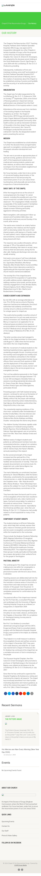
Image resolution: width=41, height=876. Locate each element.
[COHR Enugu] (14, 5)
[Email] (31, 693)
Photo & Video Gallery (9, 835)
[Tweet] (9, 693)
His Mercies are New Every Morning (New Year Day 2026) (20, 750)
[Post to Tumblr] (16, 693)
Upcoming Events (8, 821)
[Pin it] (20, 693)
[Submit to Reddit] (24, 693)
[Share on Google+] (13, 693)
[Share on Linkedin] (28, 693)
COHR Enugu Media (20, 865)
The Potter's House (13, 719)
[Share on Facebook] (5, 693)
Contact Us (6, 826)
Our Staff (5, 831)
